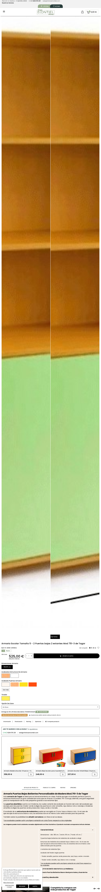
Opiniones (38, 721)
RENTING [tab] (62, 787)
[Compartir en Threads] (93, 648)
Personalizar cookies (9, 886)
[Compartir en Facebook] (90, 648)
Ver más (6, 690)
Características (47, 830)
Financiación (18, 721)
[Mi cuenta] (82, 12)
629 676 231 (9, 733)
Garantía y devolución (49, 877)
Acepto (35, 886)
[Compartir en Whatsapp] (95, 648)
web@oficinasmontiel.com (28, 733)
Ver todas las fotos (50, 637)
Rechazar (22, 886)
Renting (28, 721)
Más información (8, 882)
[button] (91, 12)
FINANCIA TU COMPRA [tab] (49, 787)
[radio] (7, 667)
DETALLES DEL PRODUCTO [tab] (31, 787)
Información (7, 721)
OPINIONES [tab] (73, 787)
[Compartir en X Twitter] (91, 648)
